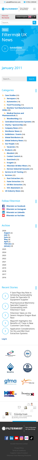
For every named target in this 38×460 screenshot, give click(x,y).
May (6, 239)
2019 (4, 268)
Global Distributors (14, 137)
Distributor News (13, 131)
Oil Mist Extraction (16, 184)
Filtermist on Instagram (16, 209)
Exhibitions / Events (15, 134)
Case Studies (12, 95)
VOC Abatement (15, 188)
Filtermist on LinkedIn (15, 212)
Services (10, 175)
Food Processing (15, 105)
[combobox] (17, 22)
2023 (4, 255)
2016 (4, 277)
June (6, 237)
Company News (13, 128)
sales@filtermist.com (13, 2)
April (6, 241)
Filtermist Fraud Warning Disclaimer (19, 455)
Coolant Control (14, 156)
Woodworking (14, 118)
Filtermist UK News (14, 37)
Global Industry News (16, 140)
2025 (4, 249)
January (7, 246)
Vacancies (12, 147)
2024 (4, 252)
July (5, 235)
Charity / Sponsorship (15, 125)
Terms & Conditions (19, 451)
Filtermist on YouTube (15, 215)
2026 (8, 238)
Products (10, 150)
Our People (12, 144)
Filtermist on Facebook (15, 206)
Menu (34, 9)
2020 (4, 265)
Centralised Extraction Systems (20, 122)
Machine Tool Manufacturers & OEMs (17, 109)
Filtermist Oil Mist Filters (19, 166)
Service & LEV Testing (15, 172)
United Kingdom (22, 17)
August (7, 233)
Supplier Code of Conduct (19, 453)
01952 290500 (31, 2)
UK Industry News (14, 191)
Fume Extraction (15, 181)
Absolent (12, 153)
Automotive (13, 101)
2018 (4, 271)
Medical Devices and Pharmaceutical (13, 114)
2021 (4, 262)
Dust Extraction (15, 178)
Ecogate (11, 162)
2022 (4, 258)
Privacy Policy (19, 448)
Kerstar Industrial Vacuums (20, 169)
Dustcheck (13, 159)
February (7, 244)
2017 (4, 274)
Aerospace (13, 98)
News (5, 29)
